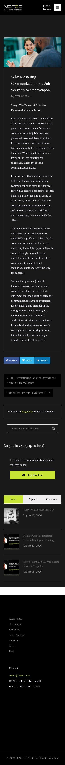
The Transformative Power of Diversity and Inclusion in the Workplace (31, 380)
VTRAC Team (23, 96)
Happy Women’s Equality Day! (39, 509)
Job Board (14, 640)
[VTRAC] (13, 5)
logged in (27, 411)
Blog (11, 651)
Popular (32, 499)
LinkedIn (44, 360)
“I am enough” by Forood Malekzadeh (26, 393)
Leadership (14, 629)
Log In (47, 6)
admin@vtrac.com (19, 675)
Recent (13, 499)
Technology (15, 624)
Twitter (29, 360)
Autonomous (15, 618)
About (12, 646)
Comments (51, 499)
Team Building (16, 635)
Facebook (13, 360)
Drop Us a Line (34, 475)
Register (48, 9)
